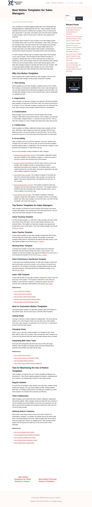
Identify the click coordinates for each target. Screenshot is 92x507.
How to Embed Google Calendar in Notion (25, 440)
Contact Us (58, 497)
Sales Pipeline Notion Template (22, 195)
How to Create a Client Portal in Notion (25, 296)
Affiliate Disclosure (44, 497)
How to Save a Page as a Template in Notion (26, 358)
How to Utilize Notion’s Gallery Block (24, 443)
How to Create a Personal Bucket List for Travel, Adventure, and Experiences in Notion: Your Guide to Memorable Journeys (74, 47)
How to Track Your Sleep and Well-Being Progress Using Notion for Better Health (74, 38)
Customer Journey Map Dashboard (24, 163)
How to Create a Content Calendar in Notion (26, 302)
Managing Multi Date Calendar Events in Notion (27, 299)
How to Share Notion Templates (23, 294)
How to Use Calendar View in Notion (24, 432)
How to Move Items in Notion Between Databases (28, 363)
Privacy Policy (34, 497)
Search (67, 15)
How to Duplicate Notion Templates (24, 360)
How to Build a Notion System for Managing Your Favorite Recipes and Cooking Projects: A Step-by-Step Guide (74, 67)
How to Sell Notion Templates (22, 291)
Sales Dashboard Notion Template (23, 185)
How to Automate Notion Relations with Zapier (27, 435)
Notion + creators (18, 228)
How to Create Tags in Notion (22, 355)
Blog (16, 21)
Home (13, 21)
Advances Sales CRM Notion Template (25, 155)
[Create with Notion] (19, 3)
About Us (51, 497)
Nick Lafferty (20, 270)
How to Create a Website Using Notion (25, 437)
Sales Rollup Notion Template (22, 175)
